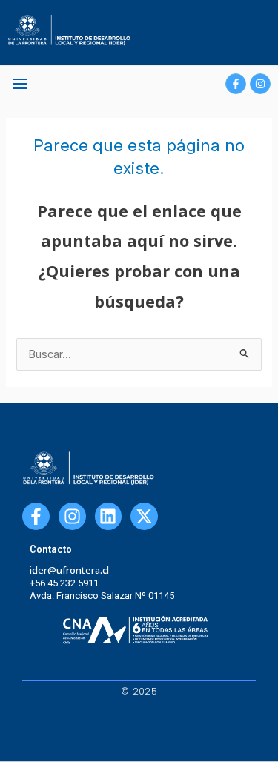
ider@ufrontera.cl (69, 570)
